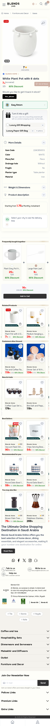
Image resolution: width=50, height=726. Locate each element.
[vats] (4, 602)
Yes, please (9, 96)
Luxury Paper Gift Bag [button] (17, 130)
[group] (25, 41)
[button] (4, 4)
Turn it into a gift (20, 113)
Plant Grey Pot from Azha (12, 268)
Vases (34, 13)
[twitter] (24, 561)
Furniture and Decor (20, 13)
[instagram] (30, 561)
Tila (10, 614)
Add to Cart (25, 296)
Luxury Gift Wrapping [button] (19, 125)
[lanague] (35, 4)
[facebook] (19, 561)
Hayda (38, 614)
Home (6, 13)
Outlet (6, 21)
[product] (14, 317)
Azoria (23, 614)
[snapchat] (35, 561)
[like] (20, 311)
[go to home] (12, 722)
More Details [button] (14, 142)
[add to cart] (20, 324)
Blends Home (10, 331)
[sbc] (14, 602)
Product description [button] (18, 194)
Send (43, 683)
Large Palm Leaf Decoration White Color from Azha (36, 268)
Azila (25, 620)
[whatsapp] (13, 561)
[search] (40, 4)
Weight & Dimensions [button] (19, 187)
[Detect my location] (7, 224)
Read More (8, 551)
